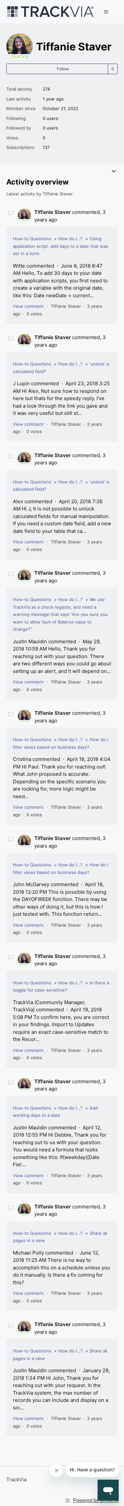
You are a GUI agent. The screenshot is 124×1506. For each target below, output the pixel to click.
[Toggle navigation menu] (106, 12)
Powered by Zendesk (96, 1500)
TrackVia (16, 1479)
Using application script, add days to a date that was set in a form (60, 246)
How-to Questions (32, 238)
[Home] (50, 12)
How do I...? (70, 238)
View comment (28, 306)
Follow (63, 68)
